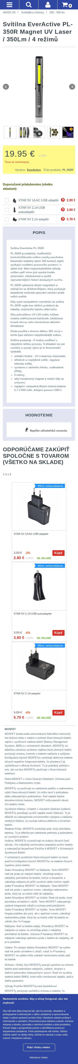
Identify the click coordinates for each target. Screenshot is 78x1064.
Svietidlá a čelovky (32, 12)
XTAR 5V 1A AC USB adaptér (38, 200)
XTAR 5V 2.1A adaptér (33, 219)
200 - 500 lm (57, 12)
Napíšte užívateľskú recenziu (48, 430)
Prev (6, 87)
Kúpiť (58, 553)
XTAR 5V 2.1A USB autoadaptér (33, 613)
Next (72, 87)
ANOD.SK (9, 12)
